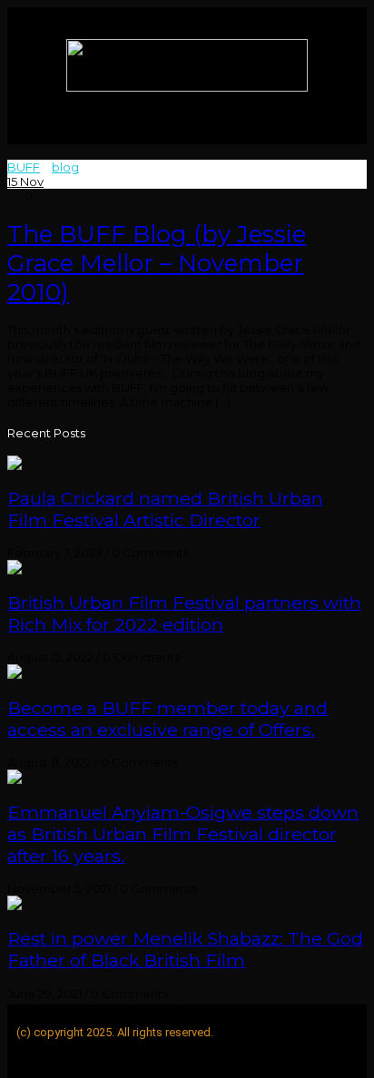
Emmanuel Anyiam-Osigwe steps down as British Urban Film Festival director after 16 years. (183, 834)
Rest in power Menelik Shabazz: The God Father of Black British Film (185, 949)
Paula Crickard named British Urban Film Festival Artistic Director (165, 509)
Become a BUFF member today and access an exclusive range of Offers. (167, 718)
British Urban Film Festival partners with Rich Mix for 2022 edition (184, 613)
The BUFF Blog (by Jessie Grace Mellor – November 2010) (156, 263)
